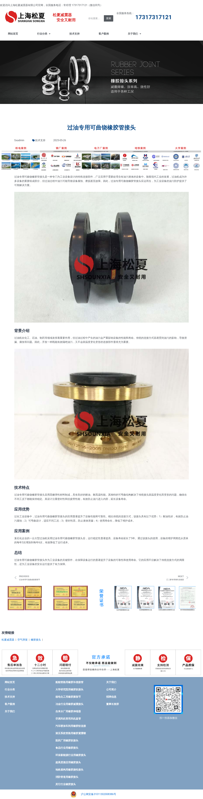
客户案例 (104, 33)
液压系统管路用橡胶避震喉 (71, 733)
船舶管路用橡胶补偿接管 (69, 682)
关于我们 (133, 33)
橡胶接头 (36, 639)
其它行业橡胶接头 (66, 784)
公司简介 (111, 689)
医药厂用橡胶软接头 (67, 740)
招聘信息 (111, 696)
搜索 (108, 18)
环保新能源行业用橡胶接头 (71, 755)
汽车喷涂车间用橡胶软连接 (71, 725)
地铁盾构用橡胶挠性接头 (69, 769)
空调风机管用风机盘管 (68, 718)
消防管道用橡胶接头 (67, 776)
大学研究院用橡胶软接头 (69, 689)
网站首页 (13, 33)
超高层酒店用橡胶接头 (68, 762)
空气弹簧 (22, 639)
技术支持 (74, 33)
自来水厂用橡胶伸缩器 (68, 711)
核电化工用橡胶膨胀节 (68, 696)
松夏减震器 (8, 639)
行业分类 (42, 33)
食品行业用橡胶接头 (67, 747)
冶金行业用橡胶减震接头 (69, 704)
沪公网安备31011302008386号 (98, 794)
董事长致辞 (112, 704)
